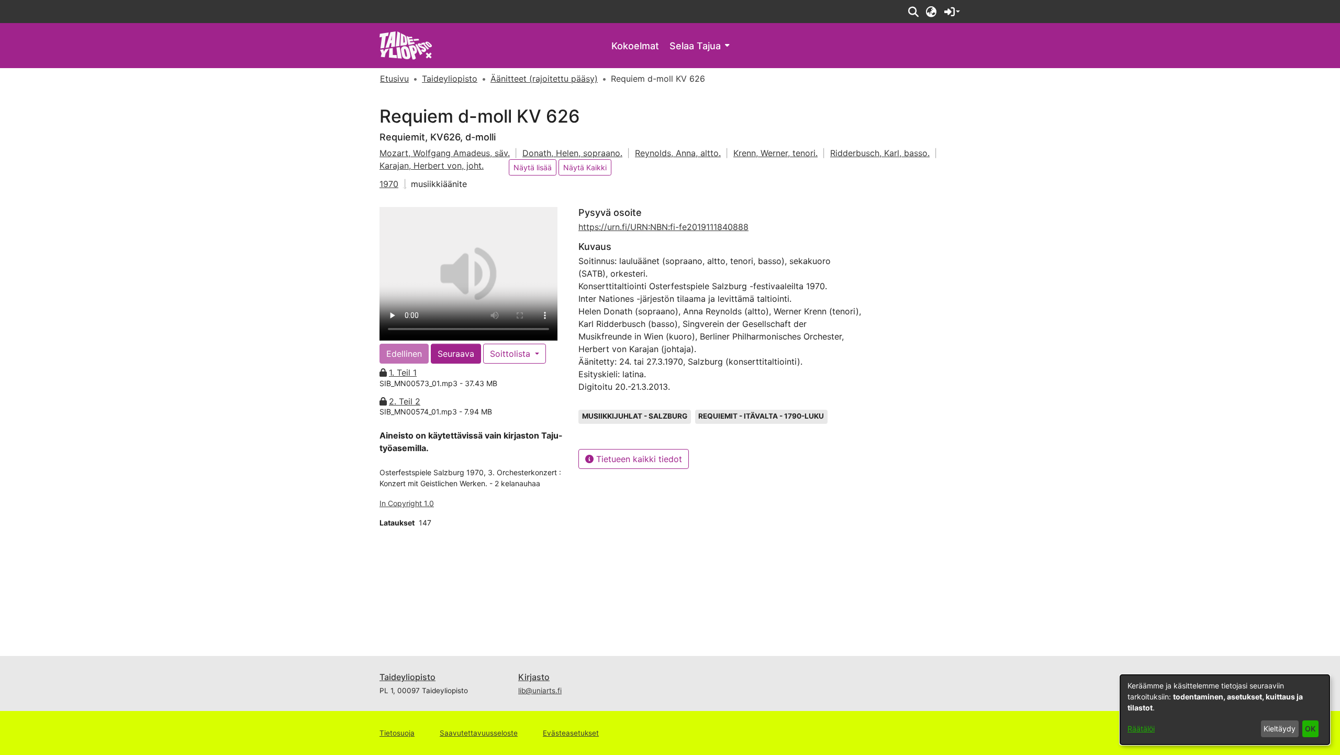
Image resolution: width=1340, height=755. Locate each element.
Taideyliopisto (407, 677)
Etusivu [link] (394, 78)
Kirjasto (534, 677)
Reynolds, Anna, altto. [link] (678, 153)
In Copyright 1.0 (406, 503)
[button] (913, 11)
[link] (405, 44)
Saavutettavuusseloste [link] (479, 733)
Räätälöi (1141, 728)
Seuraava (456, 353)
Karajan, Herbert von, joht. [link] (431, 165)
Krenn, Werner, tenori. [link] (775, 153)
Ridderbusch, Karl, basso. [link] (880, 153)
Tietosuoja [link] (397, 733)
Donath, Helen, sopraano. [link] (572, 153)
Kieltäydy (1280, 728)
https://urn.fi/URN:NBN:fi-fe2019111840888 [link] (663, 227)
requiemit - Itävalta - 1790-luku (761, 416)
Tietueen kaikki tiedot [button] (638, 459)
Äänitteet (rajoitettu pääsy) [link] (544, 78)
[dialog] (1225, 710)
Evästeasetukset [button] (571, 733)
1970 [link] (388, 184)
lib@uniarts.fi (540, 690)
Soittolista (511, 353)
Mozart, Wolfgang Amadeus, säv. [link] (444, 153)
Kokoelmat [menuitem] (635, 45)
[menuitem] (699, 46)
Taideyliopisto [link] (449, 78)
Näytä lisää (532, 167)
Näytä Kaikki (585, 167)
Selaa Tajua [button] (695, 45)
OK (1310, 728)
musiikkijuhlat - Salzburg (634, 416)
